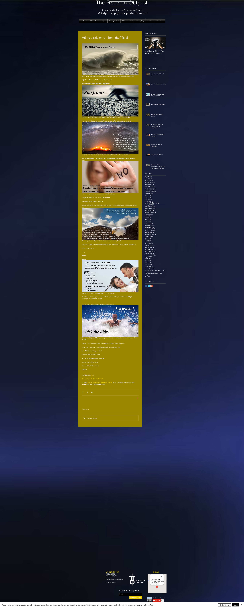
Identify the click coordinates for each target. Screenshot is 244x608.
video (160, 273)
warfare (147, 276)
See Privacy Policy (148, 605)
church (157, 270)
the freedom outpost (151, 273)
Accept (236, 605)
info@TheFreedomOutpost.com (115, 579)
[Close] (242, 604)
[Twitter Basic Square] (149, 286)
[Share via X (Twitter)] (87, 392)
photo (163, 270)
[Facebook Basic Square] (146, 286)
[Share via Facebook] (83, 392)
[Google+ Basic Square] (151, 286)
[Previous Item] (148, 42)
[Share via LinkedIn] (92, 392)
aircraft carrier (149, 270)
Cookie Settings (224, 605)
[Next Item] (162, 42)
